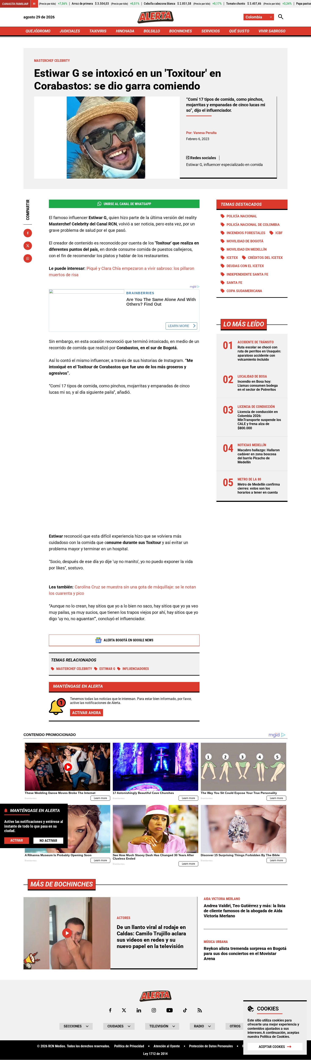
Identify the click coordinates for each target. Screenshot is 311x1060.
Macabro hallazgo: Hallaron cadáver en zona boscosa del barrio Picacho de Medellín (259, 456)
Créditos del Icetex (265, 258)
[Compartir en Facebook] (27, 233)
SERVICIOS (210, 31)
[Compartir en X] (27, 246)
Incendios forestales (246, 233)
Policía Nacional (242, 216)
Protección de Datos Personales (211, 1046)
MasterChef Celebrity (74, 669)
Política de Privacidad (129, 1046)
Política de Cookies (274, 1037)
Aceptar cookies (272, 1047)
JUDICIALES (70, 31)
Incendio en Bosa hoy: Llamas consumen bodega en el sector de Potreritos (258, 386)
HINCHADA (125, 31)
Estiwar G (107, 669)
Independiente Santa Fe (247, 274)
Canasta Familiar (15, 4)
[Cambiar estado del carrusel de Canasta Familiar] (34, 4)
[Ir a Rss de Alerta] (200, 1010)
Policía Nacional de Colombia (253, 225)
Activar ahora (86, 712)
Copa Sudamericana (244, 291)
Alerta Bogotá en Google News (128, 640)
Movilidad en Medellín (247, 249)
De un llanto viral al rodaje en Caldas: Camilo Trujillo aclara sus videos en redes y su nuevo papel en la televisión (151, 936)
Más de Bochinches (61, 884)
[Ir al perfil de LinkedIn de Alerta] (139, 1010)
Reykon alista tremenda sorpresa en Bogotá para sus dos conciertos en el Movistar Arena (245, 953)
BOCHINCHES (180, 31)
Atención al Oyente (167, 1046)
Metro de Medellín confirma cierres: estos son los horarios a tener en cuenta (259, 488)
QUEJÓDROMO (38, 31)
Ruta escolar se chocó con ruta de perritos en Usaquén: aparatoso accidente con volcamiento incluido (259, 353)
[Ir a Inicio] (155, 17)
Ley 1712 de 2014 (155, 1054)
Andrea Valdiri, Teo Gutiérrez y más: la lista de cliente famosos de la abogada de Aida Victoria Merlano (244, 910)
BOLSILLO (152, 31)
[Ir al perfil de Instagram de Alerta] (154, 1010)
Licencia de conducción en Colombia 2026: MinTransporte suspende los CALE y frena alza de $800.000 (259, 420)
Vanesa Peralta (205, 133)
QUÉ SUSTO (239, 31)
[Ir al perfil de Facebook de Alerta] (110, 1010)
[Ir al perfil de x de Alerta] (124, 1010)
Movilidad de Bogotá (245, 241)
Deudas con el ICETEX (245, 266)
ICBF (279, 233)
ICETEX (232, 258)
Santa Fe (234, 283)
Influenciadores (135, 669)
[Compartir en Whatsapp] (27, 258)
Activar (16, 840)
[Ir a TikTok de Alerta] (185, 1010)
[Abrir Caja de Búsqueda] (280, 17)
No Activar (48, 840)
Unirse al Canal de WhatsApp (127, 204)
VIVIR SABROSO (272, 31)
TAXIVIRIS (97, 31)
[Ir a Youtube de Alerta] (170, 1010)
